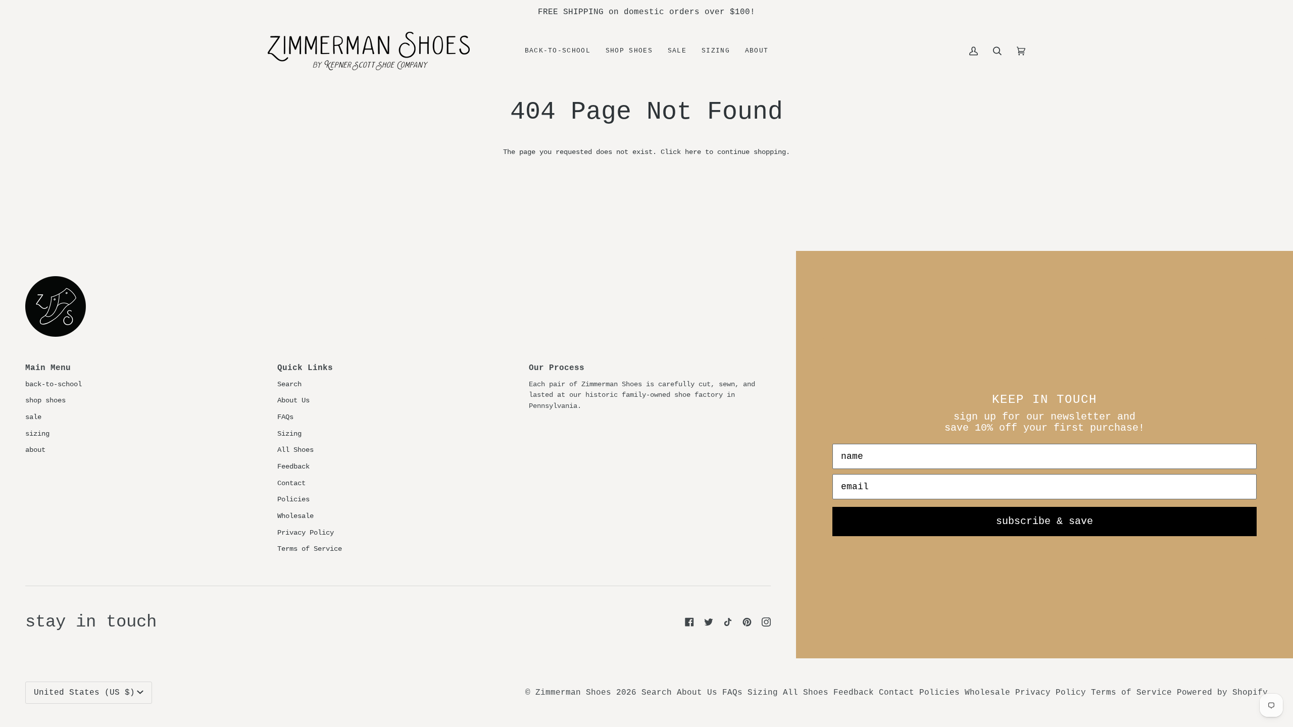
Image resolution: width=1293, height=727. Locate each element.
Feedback (293, 466)
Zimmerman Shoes (573, 692)
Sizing (289, 434)
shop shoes (45, 400)
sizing (37, 434)
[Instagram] (766, 622)
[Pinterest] (747, 622)
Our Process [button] (556, 368)
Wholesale (295, 516)
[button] (629, 51)
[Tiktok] (727, 622)
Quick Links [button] (305, 368)
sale (33, 417)
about (35, 450)
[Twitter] (708, 622)
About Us (293, 400)
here (693, 152)
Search (289, 384)
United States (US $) (84, 692)
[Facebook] (689, 622)
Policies (293, 499)
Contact (291, 483)
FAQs (285, 417)
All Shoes (295, 450)
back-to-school (53, 384)
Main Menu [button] (48, 368)
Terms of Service (309, 549)
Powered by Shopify (1222, 692)
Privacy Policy (305, 533)
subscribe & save (1044, 521)
